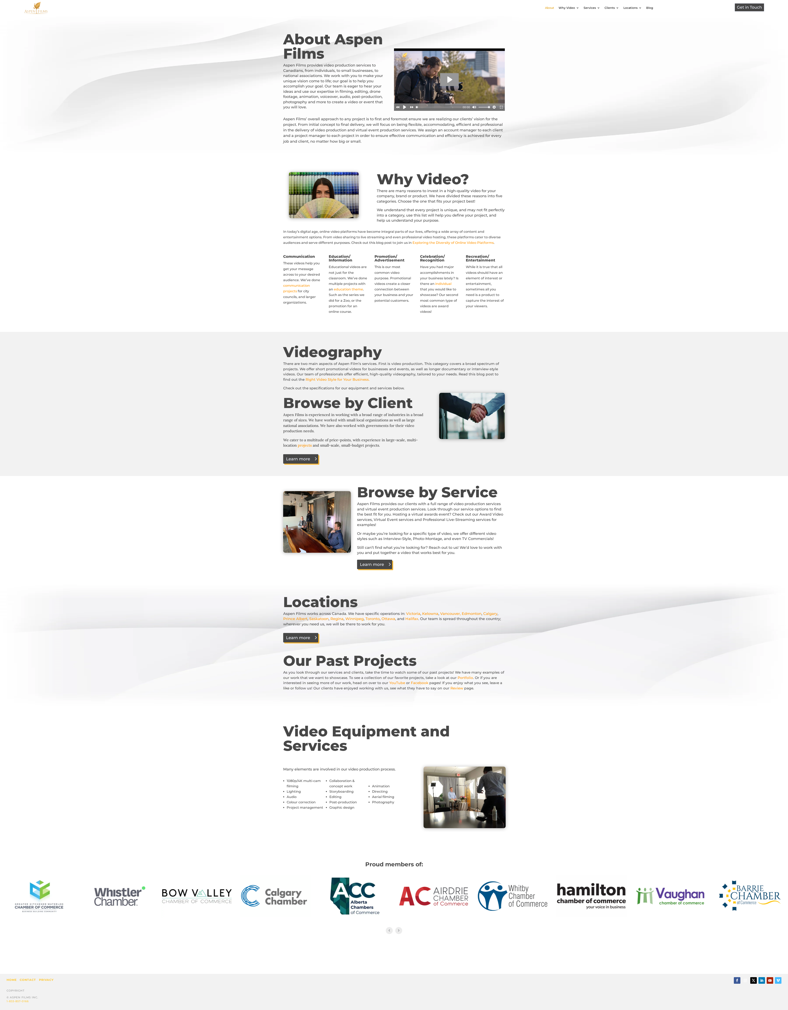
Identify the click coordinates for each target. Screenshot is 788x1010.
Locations (630, 8)
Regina (337, 619)
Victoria (413, 613)
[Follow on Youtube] (770, 980)
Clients (610, 8)
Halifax (411, 619)
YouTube (397, 683)
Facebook (419, 683)
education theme (348, 289)
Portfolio (465, 678)
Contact (28, 980)
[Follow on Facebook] (737, 980)
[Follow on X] (753, 980)
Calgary (490, 613)
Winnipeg (354, 619)
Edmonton (471, 613)
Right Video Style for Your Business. (338, 379)
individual (443, 284)
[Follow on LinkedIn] (761, 980)
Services (590, 8)
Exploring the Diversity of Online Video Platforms (453, 243)
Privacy (46, 980)
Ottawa (388, 619)
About (549, 8)
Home (12, 980)
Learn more (298, 458)
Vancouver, (450, 613)
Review (456, 688)
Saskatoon (319, 619)
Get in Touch (749, 7)
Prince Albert (295, 619)
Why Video (567, 8)
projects (305, 445)
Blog (649, 8)
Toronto (372, 619)
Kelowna (430, 613)
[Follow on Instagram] (745, 980)
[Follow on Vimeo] (778, 980)
